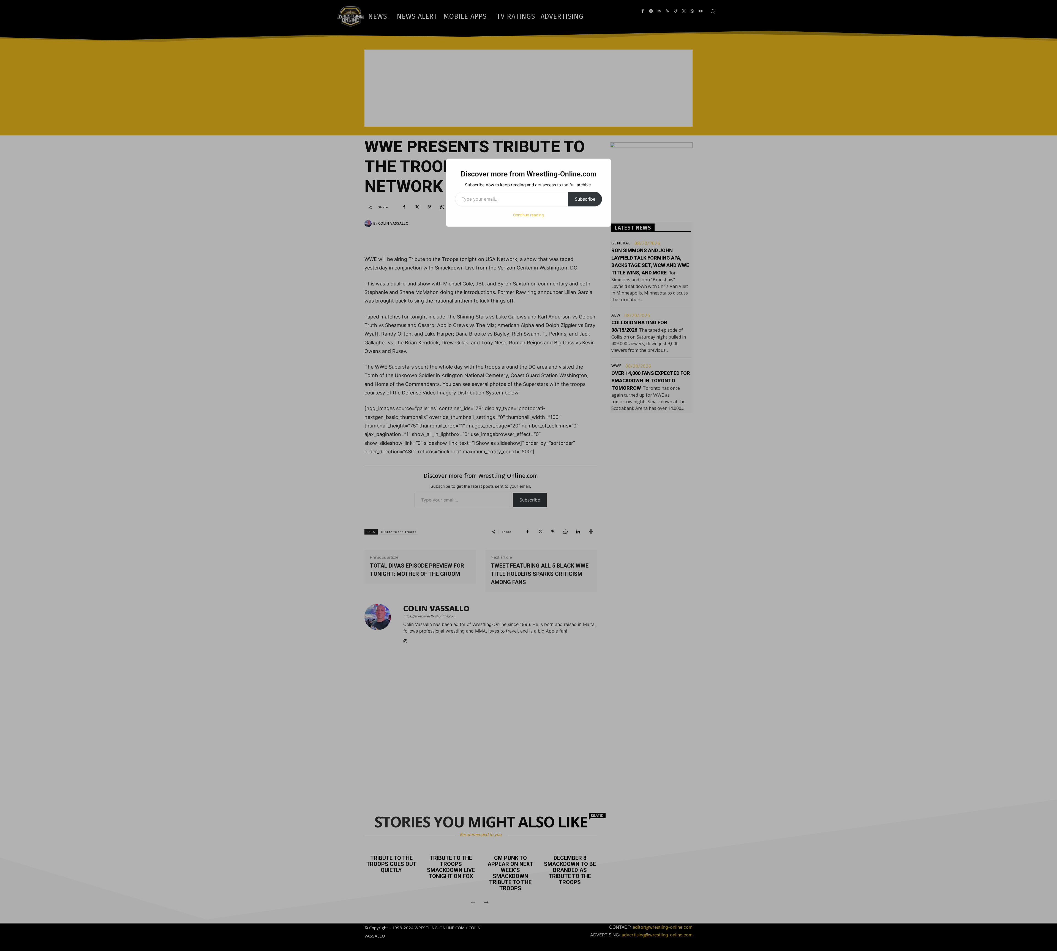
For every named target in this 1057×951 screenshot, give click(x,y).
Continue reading (528, 214)
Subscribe (585, 199)
